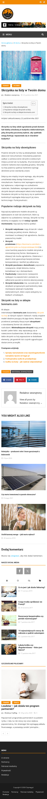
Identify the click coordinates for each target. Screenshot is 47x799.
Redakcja (5, 775)
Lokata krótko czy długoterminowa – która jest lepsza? (30, 647)
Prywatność (6, 770)
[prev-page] (3, 733)
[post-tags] (40, 580)
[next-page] (7, 733)
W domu (17, 43)
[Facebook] (41, 2)
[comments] (29, 580)
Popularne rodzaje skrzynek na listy (17, 110)
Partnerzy (5, 762)
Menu (8, 34)
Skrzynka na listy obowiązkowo (16, 107)
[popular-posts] (6, 580)
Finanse (6, 702)
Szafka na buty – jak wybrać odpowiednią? (23, 362)
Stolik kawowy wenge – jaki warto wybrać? (18, 535)
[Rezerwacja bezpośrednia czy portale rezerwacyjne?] (8, 616)
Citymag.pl (29, 787)
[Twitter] (44, 2)
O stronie (5, 758)
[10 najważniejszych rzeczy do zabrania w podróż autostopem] (8, 631)
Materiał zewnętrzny (22, 371)
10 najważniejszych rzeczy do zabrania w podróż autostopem (31, 632)
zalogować (15, 556)
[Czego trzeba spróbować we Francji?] (8, 602)
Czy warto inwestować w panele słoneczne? (18, 494)
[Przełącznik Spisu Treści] (32, 103)
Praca (16, 702)
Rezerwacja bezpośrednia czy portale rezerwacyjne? (30, 617)
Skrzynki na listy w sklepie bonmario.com (19, 112)
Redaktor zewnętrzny (12, 95)
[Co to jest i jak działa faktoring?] (8, 588)
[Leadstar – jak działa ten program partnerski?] (23, 684)
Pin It (21, 380)
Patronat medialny (9, 766)
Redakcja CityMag (11, 713)
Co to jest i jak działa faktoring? (31, 587)
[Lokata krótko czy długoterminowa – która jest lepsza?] (8, 645)
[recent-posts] (17, 580)
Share (9, 380)
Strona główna (6, 43)
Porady (6, 86)
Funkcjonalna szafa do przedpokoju (20, 359)
